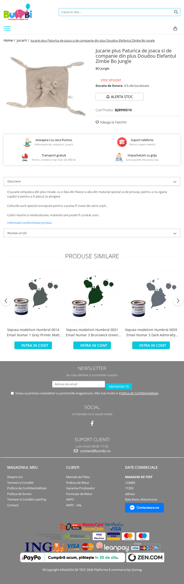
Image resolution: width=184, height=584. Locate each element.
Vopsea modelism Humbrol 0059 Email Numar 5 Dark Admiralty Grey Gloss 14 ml (151, 332)
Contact (12, 505)
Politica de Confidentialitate (138, 393)
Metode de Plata (78, 477)
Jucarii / (23, 40)
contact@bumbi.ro (94, 450)
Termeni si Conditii (20, 482)
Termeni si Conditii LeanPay (26, 499)
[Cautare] (176, 12)
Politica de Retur (77, 482)
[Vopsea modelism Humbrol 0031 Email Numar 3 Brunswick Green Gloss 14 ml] (92, 296)
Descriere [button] (14, 181)
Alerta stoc (122, 96)
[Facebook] (92, 423)
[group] (46, 86)
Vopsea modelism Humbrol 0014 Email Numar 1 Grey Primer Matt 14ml (33, 332)
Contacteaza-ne (148, 507)
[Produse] (8, 29)
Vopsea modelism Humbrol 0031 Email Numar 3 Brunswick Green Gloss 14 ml (92, 332)
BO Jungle (102, 68)
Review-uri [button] (17, 233)
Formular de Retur (79, 494)
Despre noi (15, 477)
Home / (10, 40)
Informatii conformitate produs (29, 222)
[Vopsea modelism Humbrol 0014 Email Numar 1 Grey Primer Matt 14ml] (33, 296)
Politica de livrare (19, 494)
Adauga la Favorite (113, 122)
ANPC (70, 499)
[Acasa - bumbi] (28, 12)
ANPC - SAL (74, 505)
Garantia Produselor (80, 488)
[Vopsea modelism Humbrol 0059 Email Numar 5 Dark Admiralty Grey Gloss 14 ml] (150, 296)
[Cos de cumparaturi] (175, 28)
